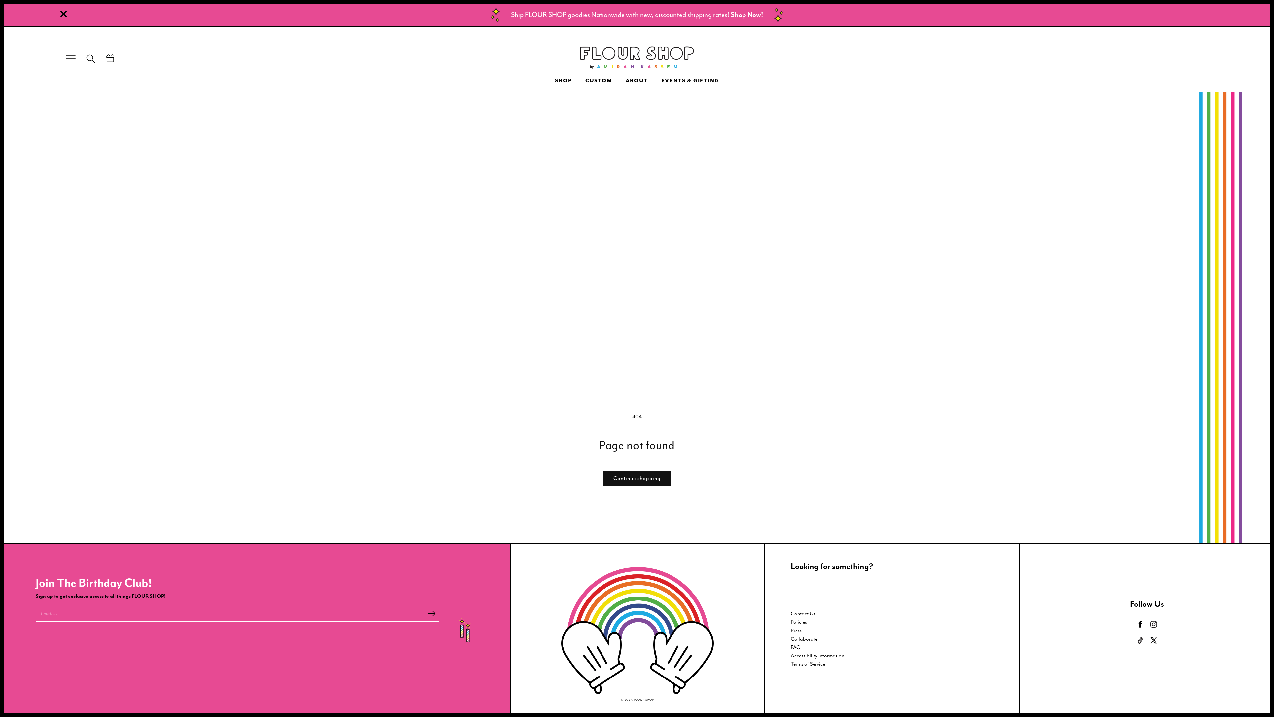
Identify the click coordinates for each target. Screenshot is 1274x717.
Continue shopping (637, 478)
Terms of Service (808, 664)
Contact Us (803, 613)
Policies (799, 622)
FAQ (796, 647)
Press (796, 630)
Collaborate (804, 639)
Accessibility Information (817, 655)
